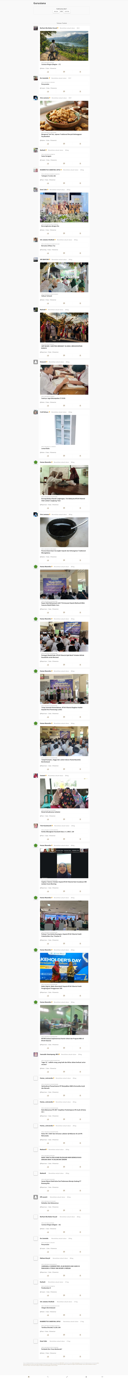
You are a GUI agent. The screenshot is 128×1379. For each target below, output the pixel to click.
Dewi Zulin (43, 190)
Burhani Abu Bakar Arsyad (48, 28)
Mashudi (42, 310)
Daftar (67, 11)
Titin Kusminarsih (46, 826)
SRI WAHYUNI (44, 259)
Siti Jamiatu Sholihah (47, 240)
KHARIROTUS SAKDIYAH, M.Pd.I (50, 170)
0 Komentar (53, 68)
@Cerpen (42, 88)
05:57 (69, 78)
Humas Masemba (45, 462)
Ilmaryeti (43, 362)
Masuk (56, 11)
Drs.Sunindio (44, 78)
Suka (47, 68)
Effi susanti (43, 1339)
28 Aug (67, 150)
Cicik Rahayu (44, 412)
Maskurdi (43, 1263)
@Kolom (42, 68)
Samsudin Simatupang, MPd (49, 1054)
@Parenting (43, 250)
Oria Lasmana (44, 98)
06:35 (78, 28)
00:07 (70, 98)
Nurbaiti (42, 150)
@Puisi (42, 180)
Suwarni (42, 775)
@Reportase (43, 352)
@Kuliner (42, 140)
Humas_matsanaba (46, 1107)
